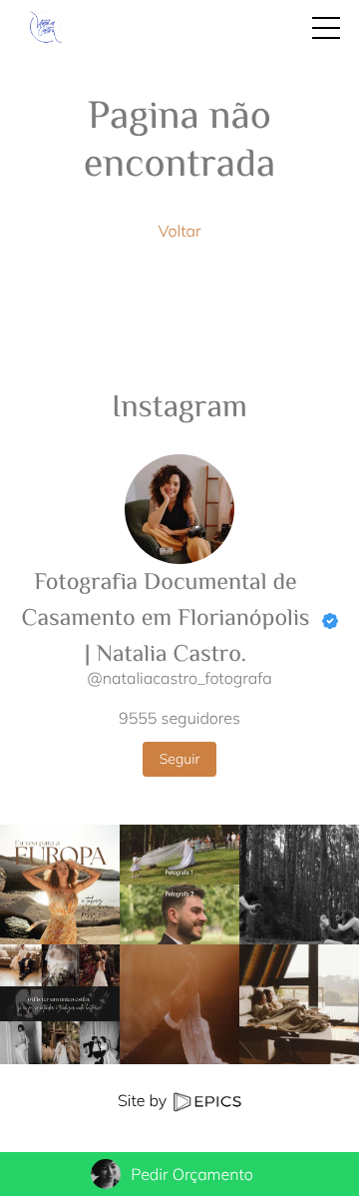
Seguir (180, 759)
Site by (144, 1100)
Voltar (179, 231)
